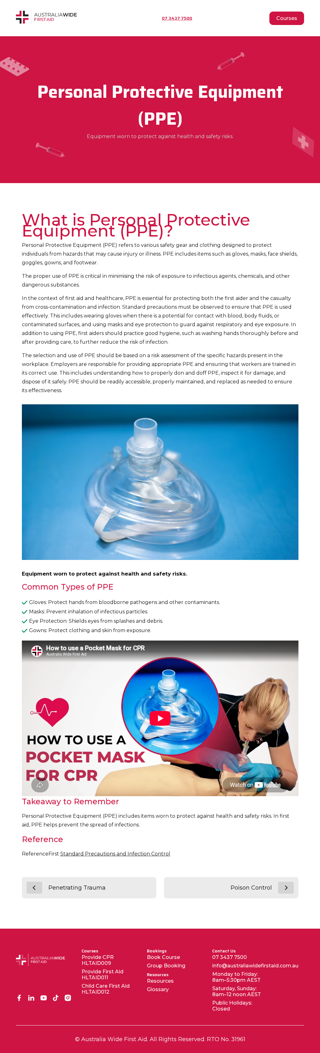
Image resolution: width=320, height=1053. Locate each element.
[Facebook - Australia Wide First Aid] (19, 998)
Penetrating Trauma (77, 887)
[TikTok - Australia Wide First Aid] (55, 998)
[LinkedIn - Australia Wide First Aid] (31, 998)
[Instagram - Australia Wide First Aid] (68, 998)
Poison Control (251, 887)
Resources (160, 981)
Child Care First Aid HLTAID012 (106, 989)
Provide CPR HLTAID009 (98, 960)
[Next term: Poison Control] (286, 888)
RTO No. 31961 (226, 1039)
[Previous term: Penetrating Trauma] (34, 888)
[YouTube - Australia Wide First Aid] (43, 998)
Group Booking (166, 966)
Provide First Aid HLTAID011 (102, 975)
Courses (286, 18)
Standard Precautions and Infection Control (115, 854)
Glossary (158, 989)
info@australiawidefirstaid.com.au (255, 966)
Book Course (163, 957)
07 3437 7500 (229, 957)
